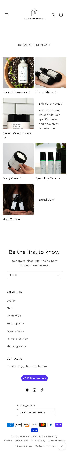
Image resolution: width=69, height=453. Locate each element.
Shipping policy (24, 446)
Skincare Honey (50, 103)
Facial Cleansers (15, 92)
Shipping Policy (16, 346)
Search (11, 300)
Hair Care (10, 219)
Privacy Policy (15, 331)
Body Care (10, 178)
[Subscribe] (58, 275)
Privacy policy (38, 440)
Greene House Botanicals (32, 436)
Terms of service (56, 440)
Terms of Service (17, 338)
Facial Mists (44, 92)
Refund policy (15, 323)
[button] (6, 15)
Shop (10, 308)
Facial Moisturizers (17, 133)
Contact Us (14, 316)
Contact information (45, 446)
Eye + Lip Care (45, 178)
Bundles (45, 199)
